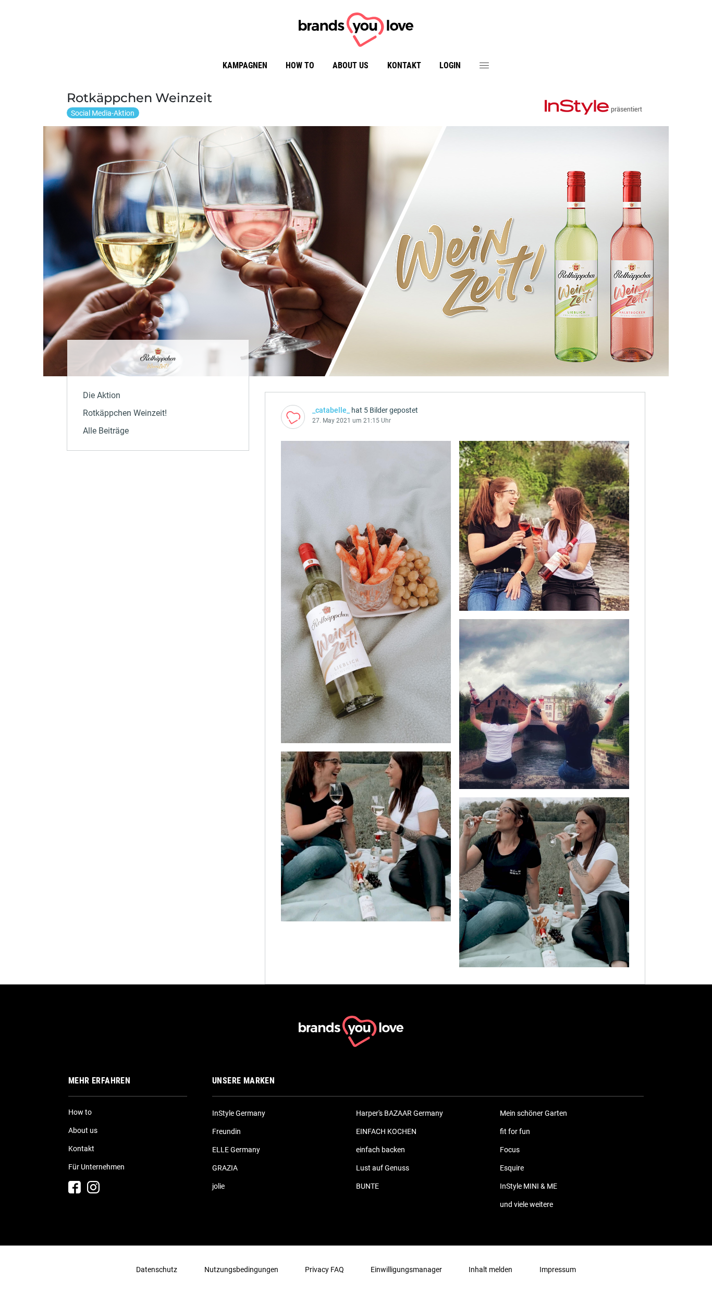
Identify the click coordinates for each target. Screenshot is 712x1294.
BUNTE (367, 1186)
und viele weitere (526, 1204)
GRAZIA (225, 1168)
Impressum (557, 1269)
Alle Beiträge (106, 431)
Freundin (226, 1131)
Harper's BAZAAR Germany (399, 1113)
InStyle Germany (238, 1113)
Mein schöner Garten (533, 1113)
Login (450, 65)
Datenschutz (156, 1269)
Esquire (512, 1168)
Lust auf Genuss (382, 1168)
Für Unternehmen (96, 1167)
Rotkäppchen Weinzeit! (125, 413)
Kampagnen (245, 65)
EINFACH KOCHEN (386, 1131)
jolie (218, 1186)
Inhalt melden (490, 1269)
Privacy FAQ (324, 1269)
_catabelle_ (331, 410)
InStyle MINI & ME (528, 1186)
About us (351, 65)
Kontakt (404, 65)
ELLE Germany (236, 1149)
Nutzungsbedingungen (241, 1269)
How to (300, 65)
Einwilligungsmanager (406, 1269)
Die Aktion (101, 395)
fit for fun (515, 1131)
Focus (510, 1149)
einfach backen (380, 1149)
